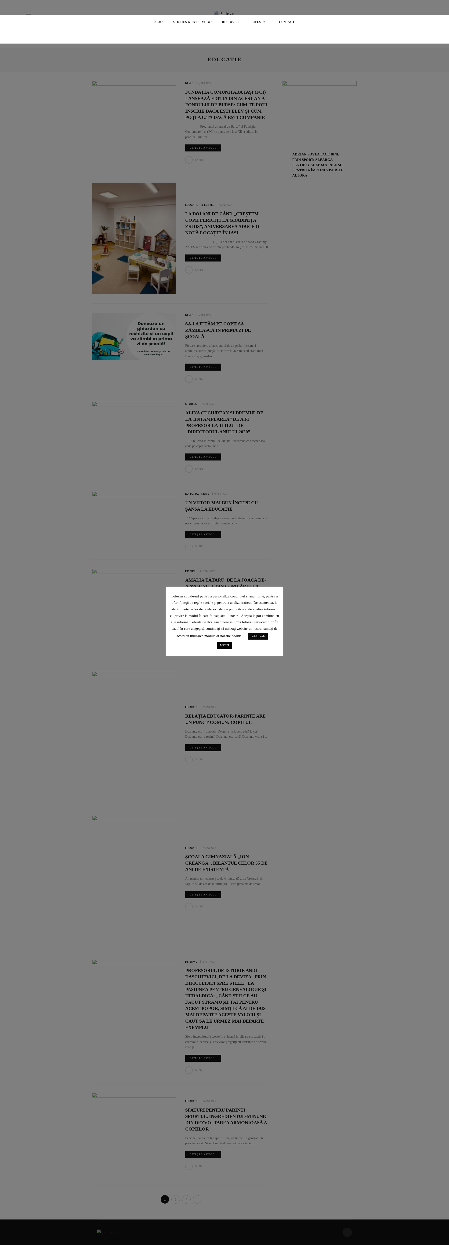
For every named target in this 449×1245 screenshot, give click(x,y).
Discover (230, 22)
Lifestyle (261, 22)
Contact (287, 22)
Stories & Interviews (193, 22)
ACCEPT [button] (224, 645)
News (159, 22)
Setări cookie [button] (258, 636)
